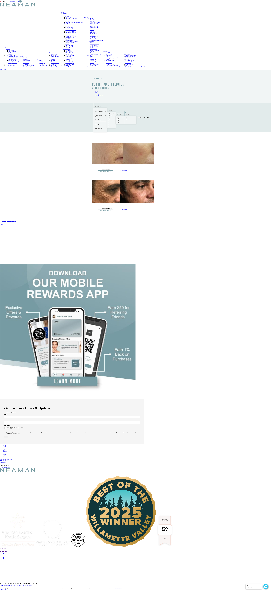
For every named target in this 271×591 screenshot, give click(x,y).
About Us (8, 49)
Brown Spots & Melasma (71, 36)
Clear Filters (146, 117)
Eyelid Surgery (42, 63)
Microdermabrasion (69, 55)
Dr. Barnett (10, 52)
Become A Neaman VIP (111, 64)
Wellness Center (126, 54)
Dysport (67, 16)
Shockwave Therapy (130, 56)
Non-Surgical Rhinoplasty (71, 18)
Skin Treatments (66, 49)
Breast (21, 56)
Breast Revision (26, 61)
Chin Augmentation (43, 65)
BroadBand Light (69, 40)
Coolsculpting (93, 59)
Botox (66, 14)
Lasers (64, 33)
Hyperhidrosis (68, 38)
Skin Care (67, 60)
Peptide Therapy (129, 58)
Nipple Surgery (26, 64)
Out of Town (109, 52)
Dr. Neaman (11, 50)
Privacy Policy (3, 589)
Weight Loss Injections (130, 55)
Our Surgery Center (10, 65)
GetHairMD (128, 63)
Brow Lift (41, 64)
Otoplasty (92, 52)
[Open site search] (20, 1)
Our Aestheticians (12, 60)
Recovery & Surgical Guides (112, 58)
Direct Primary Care (129, 64)
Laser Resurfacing (94, 49)
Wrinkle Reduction (69, 47)
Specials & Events (110, 61)
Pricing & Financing (110, 60)
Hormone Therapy (67, 65)
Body (49, 52)
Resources (105, 51)
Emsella (67, 26)
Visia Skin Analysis (69, 63)
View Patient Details (105, 172)
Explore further (123, 170)
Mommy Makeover (55, 56)
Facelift (40, 60)
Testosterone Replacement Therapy (133, 61)
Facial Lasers (93, 65)
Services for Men (54, 64)
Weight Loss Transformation (96, 40)
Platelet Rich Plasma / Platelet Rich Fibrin (74, 22)
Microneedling (68, 58)
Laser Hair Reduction (70, 42)
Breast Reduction (27, 60)
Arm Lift (53, 59)
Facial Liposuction (94, 46)
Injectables (65, 13)
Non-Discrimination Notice (112, 65)
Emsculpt (92, 60)
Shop (17, 1)
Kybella (67, 21)
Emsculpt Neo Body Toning (71, 25)
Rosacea (67, 44)
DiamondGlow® (69, 52)
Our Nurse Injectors (12, 59)
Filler (91, 58)
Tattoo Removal (69, 45)
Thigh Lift (53, 61)
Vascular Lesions (69, 46)
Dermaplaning (68, 51)
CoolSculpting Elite (69, 27)
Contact (120, 66)
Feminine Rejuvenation (70, 32)
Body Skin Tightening (70, 31)
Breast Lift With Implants (95, 22)
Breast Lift (25, 59)
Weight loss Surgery (55, 66)
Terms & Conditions (16, 585)
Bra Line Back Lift (55, 63)
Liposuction (53, 55)
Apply (140, 117)
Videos (107, 59)
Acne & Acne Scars (69, 35)
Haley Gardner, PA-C (13, 58)
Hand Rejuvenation (69, 54)
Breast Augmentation (27, 58)
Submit (6, 436)
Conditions (108, 66)
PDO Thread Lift (99, 95)
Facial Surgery (90, 41)
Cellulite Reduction (69, 28)
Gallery (86, 17)
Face (37, 59)
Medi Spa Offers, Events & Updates (14, 428)
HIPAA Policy (25, 585)
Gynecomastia (26, 63)
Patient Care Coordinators (14, 61)
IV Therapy (128, 59)
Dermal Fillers (68, 17)
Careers (30, 585)
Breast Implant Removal (28, 65)
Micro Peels (68, 56)
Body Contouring (91, 28)
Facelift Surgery (93, 47)
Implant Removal (94, 26)
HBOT (127, 65)
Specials (9, 1)
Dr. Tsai (10, 54)
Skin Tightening (69, 61)
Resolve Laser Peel (69, 37)
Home (96, 91)
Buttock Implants (54, 65)
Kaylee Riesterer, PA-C (13, 56)
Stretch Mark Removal (70, 30)
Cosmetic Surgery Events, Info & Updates (15, 427)
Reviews (8, 66)
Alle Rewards (109, 63)
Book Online (13, 1)
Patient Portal (109, 54)
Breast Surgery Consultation (29, 66)
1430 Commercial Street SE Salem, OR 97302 (6, 460)
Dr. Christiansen (12, 51)
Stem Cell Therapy (129, 66)
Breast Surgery (90, 18)
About (4, 47)
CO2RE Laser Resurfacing (71, 41)
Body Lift (53, 60)
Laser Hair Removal (94, 61)
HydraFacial (68, 50)
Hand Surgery (144, 66)
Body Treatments (66, 23)
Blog (107, 56)
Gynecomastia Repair (95, 27)
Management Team (12, 63)
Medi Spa (62, 12)
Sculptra (67, 19)
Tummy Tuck (54, 54)
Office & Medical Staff (11, 55)
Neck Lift (41, 61)
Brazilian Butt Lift (55, 58)
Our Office (8, 64)
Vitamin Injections (69, 64)
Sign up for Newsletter (5, 467)
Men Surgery (90, 66)
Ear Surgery (41, 66)
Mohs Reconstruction (95, 50)
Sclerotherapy (68, 59)
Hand (4, 450)
